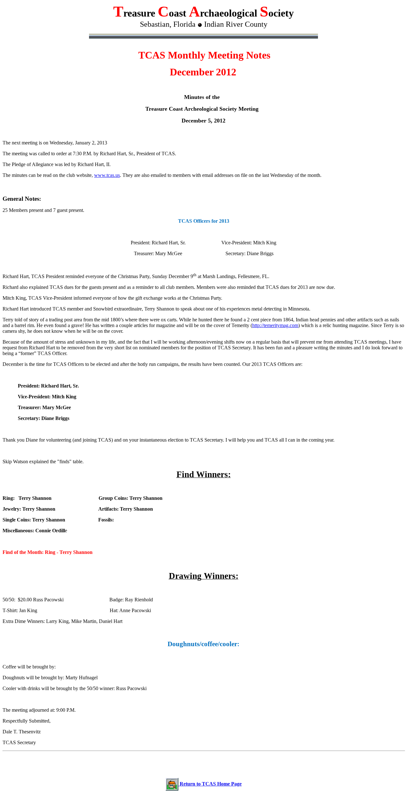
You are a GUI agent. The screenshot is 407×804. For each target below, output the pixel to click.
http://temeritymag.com (275, 325)
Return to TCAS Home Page (210, 784)
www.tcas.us (107, 175)
